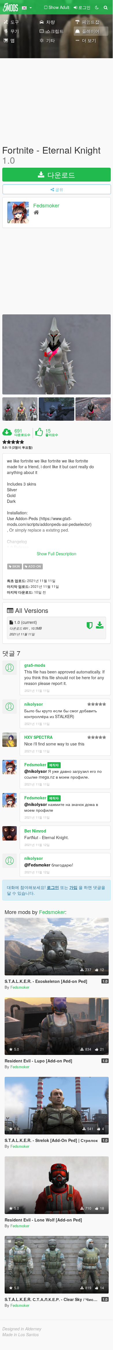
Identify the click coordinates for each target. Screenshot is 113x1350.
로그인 (53, 887)
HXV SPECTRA (38, 737)
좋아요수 (51, 435)
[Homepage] (36, 212)
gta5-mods (34, 665)
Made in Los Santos (20, 1334)
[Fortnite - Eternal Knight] (56, 354)
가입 (73, 887)
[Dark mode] (97, 7)
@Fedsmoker (37, 865)
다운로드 (60, 174)
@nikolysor (35, 771)
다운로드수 (22, 435)
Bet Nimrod (35, 831)
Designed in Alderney (21, 1329)
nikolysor (33, 704)
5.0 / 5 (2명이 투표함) (17, 447)
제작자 (54, 765)
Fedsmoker (46, 205)
